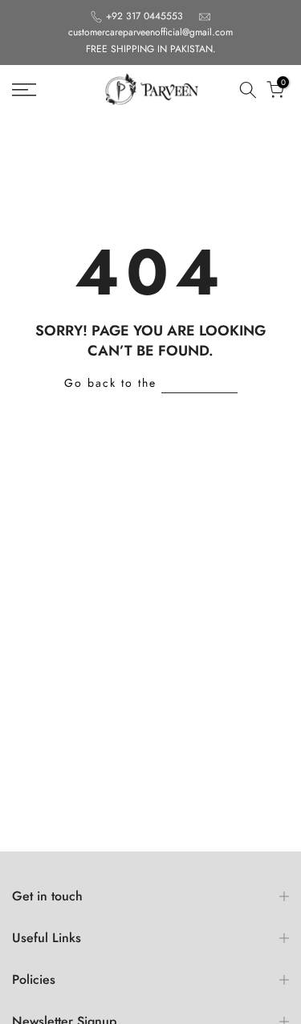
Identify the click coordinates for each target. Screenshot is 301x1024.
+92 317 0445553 (146, 16)
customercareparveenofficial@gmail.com (150, 32)
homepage (199, 383)
